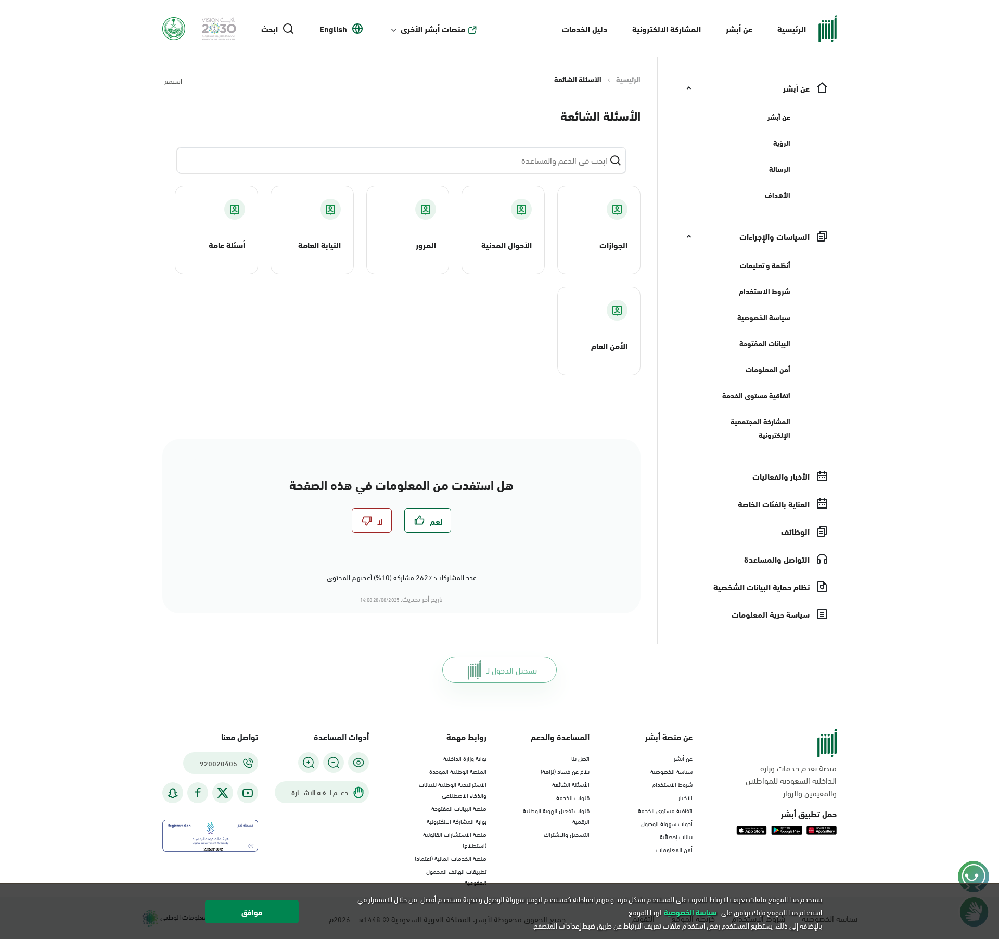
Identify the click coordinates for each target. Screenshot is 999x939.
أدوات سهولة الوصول (667, 823)
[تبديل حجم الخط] (333, 762)
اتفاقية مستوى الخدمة (665, 810)
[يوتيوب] (247, 793)
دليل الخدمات (584, 28)
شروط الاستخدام (672, 784)
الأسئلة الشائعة (571, 784)
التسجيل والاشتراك (567, 834)
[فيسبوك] (197, 793)
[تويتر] (222, 792)
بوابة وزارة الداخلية (464, 758)
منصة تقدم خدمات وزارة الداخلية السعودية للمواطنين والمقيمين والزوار (791, 780)
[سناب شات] (172, 793)
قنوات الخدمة (573, 797)
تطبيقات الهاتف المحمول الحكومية (456, 876)
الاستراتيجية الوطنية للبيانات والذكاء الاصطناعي (452, 789)
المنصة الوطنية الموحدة (457, 771)
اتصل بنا (580, 758)
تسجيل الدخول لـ (511, 669)
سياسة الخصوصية (671, 771)
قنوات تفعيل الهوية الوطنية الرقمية (556, 815)
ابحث (269, 28)
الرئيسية (791, 28)
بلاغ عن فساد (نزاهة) (565, 771)
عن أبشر (739, 28)
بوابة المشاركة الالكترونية (456, 821)
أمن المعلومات (674, 849)
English (333, 28)
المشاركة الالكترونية (666, 28)
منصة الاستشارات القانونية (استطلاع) (454, 839)
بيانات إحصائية (676, 836)
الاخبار (685, 797)
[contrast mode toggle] (358, 762)
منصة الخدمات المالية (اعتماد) (450, 858)
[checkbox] (427, 520)
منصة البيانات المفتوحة (458, 808)
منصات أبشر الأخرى (433, 28)
